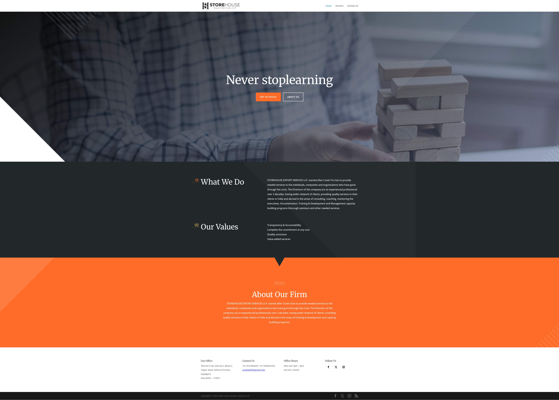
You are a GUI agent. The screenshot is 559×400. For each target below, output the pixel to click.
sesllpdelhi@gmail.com (253, 370)
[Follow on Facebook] (328, 367)
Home (329, 6)
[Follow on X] (336, 367)
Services (339, 6)
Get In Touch (268, 96)
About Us (293, 96)
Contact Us (352, 6)
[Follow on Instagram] (343, 367)
